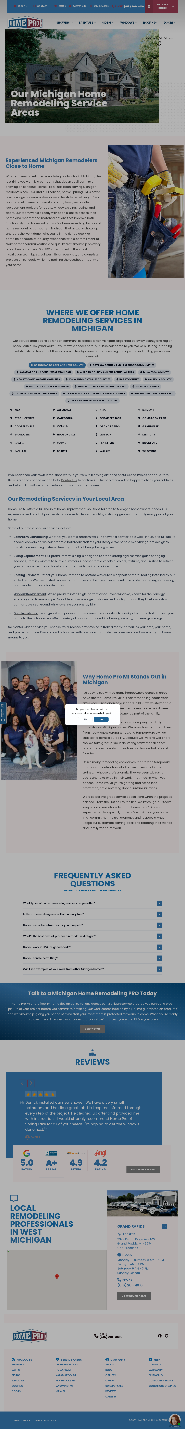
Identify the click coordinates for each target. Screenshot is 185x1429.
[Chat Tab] (92, 714)
